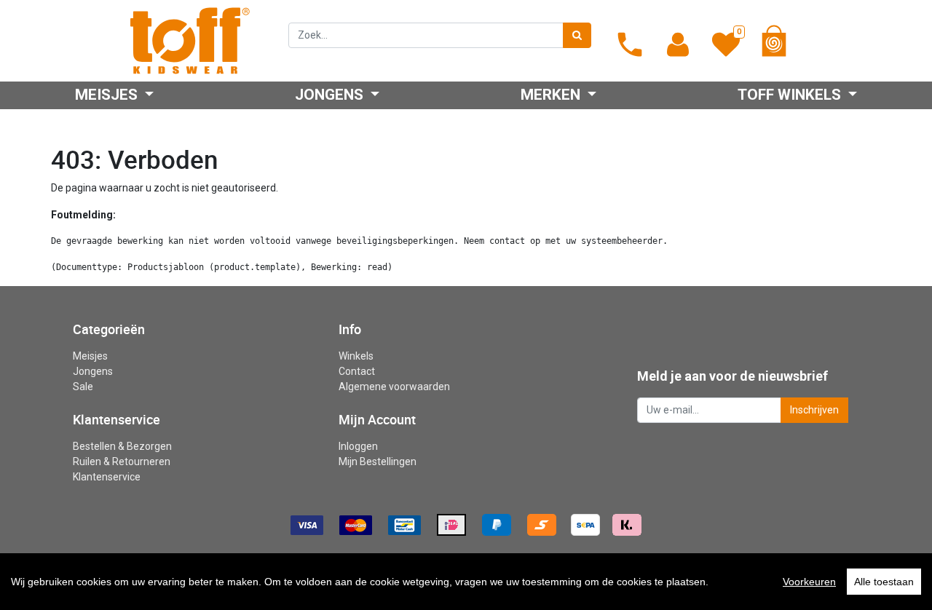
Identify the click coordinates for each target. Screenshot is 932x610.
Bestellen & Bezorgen (122, 446)
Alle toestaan (884, 581)
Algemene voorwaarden (394, 386)
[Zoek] (577, 35)
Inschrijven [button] (814, 410)
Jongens (93, 371)
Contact (357, 371)
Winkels (356, 356)
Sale (83, 386)
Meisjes (90, 356)
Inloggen (358, 446)
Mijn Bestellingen (377, 461)
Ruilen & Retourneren (121, 461)
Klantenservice (107, 477)
